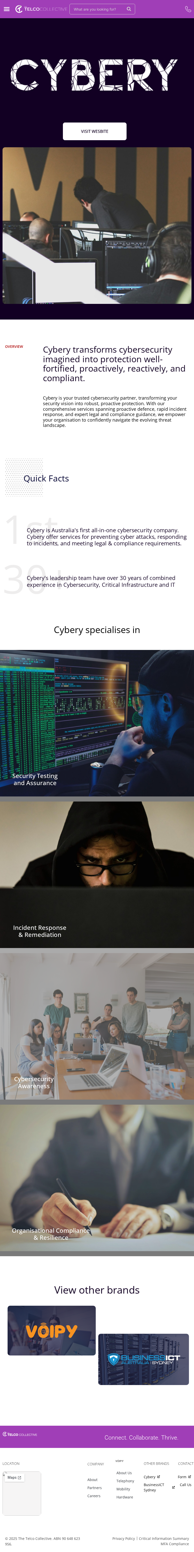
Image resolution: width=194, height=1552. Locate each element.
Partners (94, 1487)
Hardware (124, 1497)
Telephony (125, 1480)
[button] (7, 9)
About (92, 1479)
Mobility (123, 1489)
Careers (94, 1495)
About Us (124, 1472)
